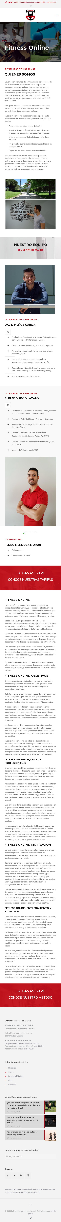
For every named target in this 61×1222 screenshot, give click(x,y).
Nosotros (12, 1068)
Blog (10, 1080)
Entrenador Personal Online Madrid (19, 1189)
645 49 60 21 (13, 2)
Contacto (12, 1084)
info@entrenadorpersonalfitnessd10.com (39, 2)
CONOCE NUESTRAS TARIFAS (30, 580)
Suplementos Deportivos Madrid (26, 1192)
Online (10, 1072)
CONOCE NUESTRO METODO (30, 998)
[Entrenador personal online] (30, 15)
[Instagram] (30, 6)
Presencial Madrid (15, 1076)
